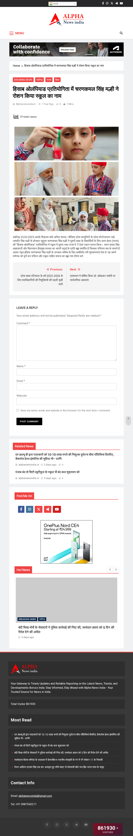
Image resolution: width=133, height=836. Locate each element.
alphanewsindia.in (26, 104)
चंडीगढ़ (39, 79)
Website (21, 395)
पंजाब (49, 79)
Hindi (55, 3)
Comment (23, 323)
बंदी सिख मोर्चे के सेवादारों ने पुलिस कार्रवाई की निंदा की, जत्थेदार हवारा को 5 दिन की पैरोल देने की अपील (61, 752)
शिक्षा (57, 79)
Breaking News (23, 79)
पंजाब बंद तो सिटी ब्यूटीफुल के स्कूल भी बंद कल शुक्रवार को (47, 472)
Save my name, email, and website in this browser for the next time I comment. (65, 410)
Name (20, 366)
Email (20, 381)
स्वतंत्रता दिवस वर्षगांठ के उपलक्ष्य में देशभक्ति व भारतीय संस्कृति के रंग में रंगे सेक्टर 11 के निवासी (58, 759)
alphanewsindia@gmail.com (35, 796)
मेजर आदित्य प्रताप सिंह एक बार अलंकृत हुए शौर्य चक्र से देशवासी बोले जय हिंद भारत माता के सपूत (59, 767)
